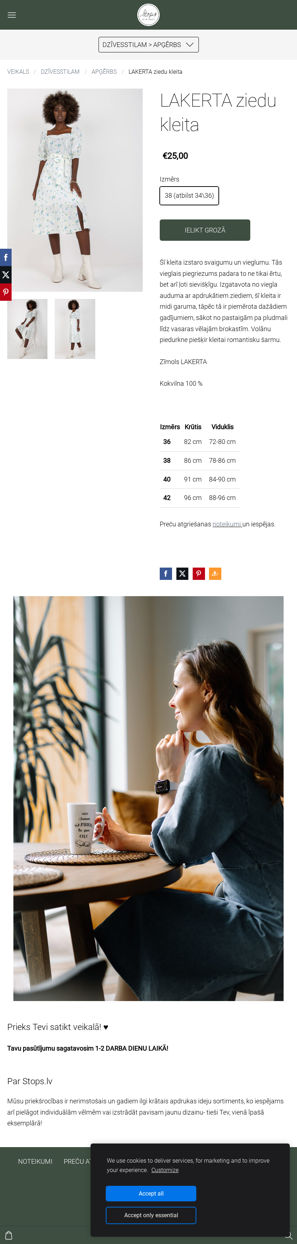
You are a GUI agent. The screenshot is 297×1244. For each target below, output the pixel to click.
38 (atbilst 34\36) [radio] (189, 195)
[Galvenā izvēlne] (12, 15)
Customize (165, 1170)
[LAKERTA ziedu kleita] (27, 329)
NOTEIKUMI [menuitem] (35, 1161)
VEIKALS (18, 71)
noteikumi (227, 524)
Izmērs (169, 179)
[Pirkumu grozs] (8, 1235)
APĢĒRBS (104, 71)
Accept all (151, 1193)
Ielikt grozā (205, 230)
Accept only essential (151, 1215)
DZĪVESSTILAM (60, 71)
